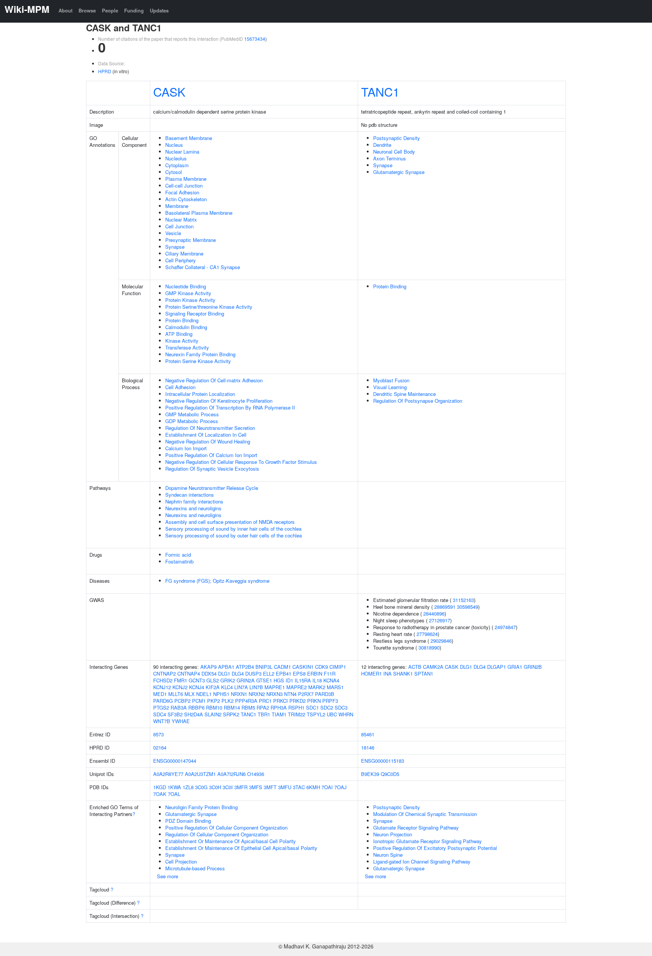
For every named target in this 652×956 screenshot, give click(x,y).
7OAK (159, 793)
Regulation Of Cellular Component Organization (216, 834)
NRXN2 (257, 693)
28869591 (444, 606)
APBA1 (226, 666)
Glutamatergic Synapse (398, 171)
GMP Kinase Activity (188, 293)
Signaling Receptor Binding (194, 313)
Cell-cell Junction (184, 185)
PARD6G (163, 700)
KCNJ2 (180, 687)
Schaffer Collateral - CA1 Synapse (202, 267)
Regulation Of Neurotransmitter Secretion (210, 427)
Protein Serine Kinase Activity (198, 361)
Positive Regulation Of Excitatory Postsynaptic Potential (435, 847)
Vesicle (173, 233)
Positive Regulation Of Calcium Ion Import (211, 455)
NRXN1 (239, 693)
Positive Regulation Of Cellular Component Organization (226, 827)
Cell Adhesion (180, 387)
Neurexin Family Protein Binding (200, 354)
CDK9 (321, 666)
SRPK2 (231, 714)
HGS (279, 680)
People (110, 10)
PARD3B (324, 693)
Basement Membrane (188, 138)
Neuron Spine (388, 854)
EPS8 (299, 673)
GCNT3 (197, 680)
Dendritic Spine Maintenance (404, 393)
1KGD (159, 787)
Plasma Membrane (185, 178)
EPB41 (283, 673)
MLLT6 (175, 693)
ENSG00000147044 (174, 760)
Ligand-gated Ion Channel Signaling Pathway (422, 861)
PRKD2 (297, 700)
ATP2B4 (245, 666)
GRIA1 (514, 666)
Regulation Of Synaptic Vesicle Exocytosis (212, 468)
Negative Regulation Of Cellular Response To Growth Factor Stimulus (241, 461)
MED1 (160, 693)
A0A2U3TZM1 (200, 773)
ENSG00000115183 (382, 760)
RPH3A (279, 707)
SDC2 (326, 707)
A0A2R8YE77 (168, 773)
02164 (159, 747)
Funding (134, 10)
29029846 (441, 640)
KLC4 (227, 687)
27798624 (427, 633)
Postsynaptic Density (396, 138)
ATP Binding (178, 333)
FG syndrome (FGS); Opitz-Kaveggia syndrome (217, 580)
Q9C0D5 (390, 773)
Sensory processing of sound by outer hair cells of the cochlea (233, 535)
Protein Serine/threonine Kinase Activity (208, 306)
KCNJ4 (196, 687)
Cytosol (173, 171)
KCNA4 (331, 680)
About (65, 10)
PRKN (314, 700)
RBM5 (248, 707)
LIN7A (241, 687)
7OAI (327, 787)
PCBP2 (182, 700)
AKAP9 (208, 666)
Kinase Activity (181, 340)
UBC (332, 714)
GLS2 (212, 680)
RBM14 (232, 707)
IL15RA (303, 680)
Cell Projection (181, 861)
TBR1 (264, 714)
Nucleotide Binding (185, 286)
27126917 (439, 620)
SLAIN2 (213, 714)
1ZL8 (188, 787)
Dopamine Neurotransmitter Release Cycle (211, 487)
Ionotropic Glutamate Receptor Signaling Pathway (427, 841)
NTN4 (290, 693)
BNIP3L (263, 666)
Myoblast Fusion (391, 380)
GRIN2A (246, 680)
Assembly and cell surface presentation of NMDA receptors (230, 521)
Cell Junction (179, 226)
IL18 (317, 680)
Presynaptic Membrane (190, 239)
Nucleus (174, 144)
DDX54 (209, 673)
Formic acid (178, 554)
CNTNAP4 (188, 673)
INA (387, 673)
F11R (329, 673)
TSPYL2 (316, 714)
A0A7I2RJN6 (231, 773)
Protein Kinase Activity (190, 299)
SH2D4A (193, 714)
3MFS (255, 787)
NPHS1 (221, 693)
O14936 (255, 773)
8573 (158, 734)
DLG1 (224, 673)
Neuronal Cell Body (394, 151)
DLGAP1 (496, 666)
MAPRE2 (296, 687)
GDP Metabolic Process (191, 421)
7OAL (174, 793)
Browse (87, 10)
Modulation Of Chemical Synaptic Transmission (425, 813)
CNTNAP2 (164, 673)
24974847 (505, 627)
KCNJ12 (162, 687)
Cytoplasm (177, 165)
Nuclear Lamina (182, 151)
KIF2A (213, 687)
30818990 (429, 647)
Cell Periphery (180, 260)
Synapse (175, 246)
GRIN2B (533, 666)
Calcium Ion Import (186, 448)
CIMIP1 (337, 666)
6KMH (313, 787)
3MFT (270, 787)
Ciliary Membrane (184, 253)
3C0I (228, 787)
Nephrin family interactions (194, 501)
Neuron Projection (392, 834)
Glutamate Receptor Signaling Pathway (416, 827)
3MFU (284, 787)
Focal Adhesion (182, 192)
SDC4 (159, 714)
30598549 (467, 606)
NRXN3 (274, 693)
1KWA (174, 787)
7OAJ (340, 787)
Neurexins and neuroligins (193, 508)
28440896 (433, 613)
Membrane (176, 205)
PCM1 (199, 700)
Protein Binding (181, 320)
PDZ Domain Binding (188, 820)
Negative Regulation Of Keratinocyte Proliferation (218, 400)
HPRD (104, 71)
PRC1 (265, 700)
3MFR (241, 787)
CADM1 (282, 666)
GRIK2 (227, 680)
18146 (367, 747)
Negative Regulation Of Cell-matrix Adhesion (214, 380)
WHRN (345, 714)
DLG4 (238, 673)
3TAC (299, 787)
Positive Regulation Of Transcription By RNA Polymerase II (230, 407)
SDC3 (341, 707)
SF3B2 (175, 714)
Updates (159, 10)
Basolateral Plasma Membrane (198, 212)
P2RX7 (306, 693)
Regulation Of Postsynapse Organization (417, 400)
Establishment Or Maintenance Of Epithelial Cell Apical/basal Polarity (241, 847)
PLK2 (227, 700)
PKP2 (213, 700)
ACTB (414, 666)
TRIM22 (296, 714)
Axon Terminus (389, 158)
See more (167, 876)
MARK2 (316, 687)
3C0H (215, 787)
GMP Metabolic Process (192, 414)
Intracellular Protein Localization (200, 393)
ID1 (289, 680)
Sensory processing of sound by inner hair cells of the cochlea (233, 528)
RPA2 (263, 707)
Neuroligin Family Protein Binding (201, 807)
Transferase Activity (187, 347)
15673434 (254, 38)
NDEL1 (204, 693)
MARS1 (335, 687)
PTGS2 (161, 707)
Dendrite (382, 144)
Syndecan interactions (189, 494)
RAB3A (179, 707)
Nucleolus (176, 158)
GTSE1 (264, 680)
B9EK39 (370, 773)
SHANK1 (403, 673)
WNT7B (161, 721)
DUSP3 (253, 673)
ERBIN (314, 673)
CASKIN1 (303, 666)
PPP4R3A (246, 700)
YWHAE (181, 721)
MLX (190, 693)
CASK (169, 91)
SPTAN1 (423, 673)
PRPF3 (330, 700)
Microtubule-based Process (195, 868)
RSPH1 (296, 707)
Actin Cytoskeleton (186, 199)
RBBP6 (196, 707)
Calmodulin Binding (186, 327)
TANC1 (380, 91)
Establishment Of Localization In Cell (205, 434)
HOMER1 (371, 673)
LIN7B (256, 687)
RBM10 (214, 707)
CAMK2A (433, 666)
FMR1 (180, 680)
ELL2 (268, 673)
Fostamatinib (179, 561)
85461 (367, 734)
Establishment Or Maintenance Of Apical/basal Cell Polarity (230, 841)
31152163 (463, 599)
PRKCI (280, 700)
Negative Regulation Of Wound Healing (207, 441)
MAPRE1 (274, 687)
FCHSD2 (162, 680)
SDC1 (312, 707)
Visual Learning (390, 387)
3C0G (201, 787)
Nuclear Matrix (181, 219)
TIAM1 (279, 714)
